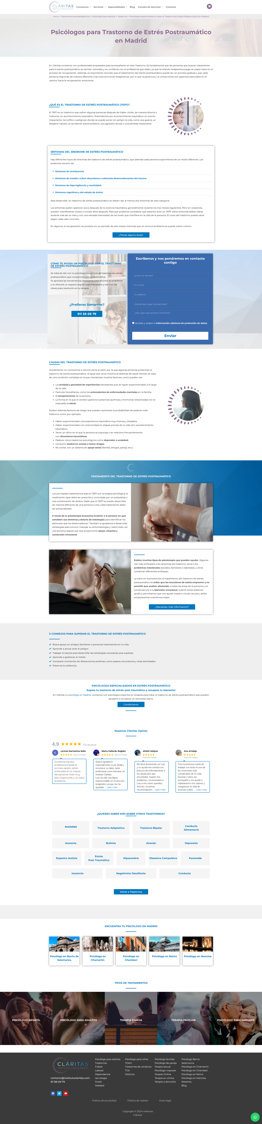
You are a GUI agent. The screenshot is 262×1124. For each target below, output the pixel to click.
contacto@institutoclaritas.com (70, 1078)
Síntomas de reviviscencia (69, 171)
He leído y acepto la (171, 323)
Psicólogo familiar (165, 1059)
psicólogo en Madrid (79, 695)
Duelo (98, 1081)
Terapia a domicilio (165, 1081)
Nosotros (186, 1081)
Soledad (99, 1085)
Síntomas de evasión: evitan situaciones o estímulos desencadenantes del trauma (100, 178)
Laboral (99, 1070)
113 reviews (89, 744)
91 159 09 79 (58, 1081)
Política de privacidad (104, 1100)
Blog (132, 7)
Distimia (129, 1074)
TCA (127, 1070)
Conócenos (82, 7)
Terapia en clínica (164, 1078)
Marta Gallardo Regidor (114, 751)
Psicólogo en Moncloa (193, 1078)
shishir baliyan (150, 751)
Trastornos (101, 1063)
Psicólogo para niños (136, 1059)
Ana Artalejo (190, 751)
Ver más (26, 1027)
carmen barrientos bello (73, 751)
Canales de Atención (149, 7)
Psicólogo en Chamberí (194, 1070)
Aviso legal (165, 1100)
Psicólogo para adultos (107, 1059)
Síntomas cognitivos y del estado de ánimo (79, 192)
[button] (131, 171)
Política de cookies (137, 1100)
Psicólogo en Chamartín (195, 1066)
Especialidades (116, 7)
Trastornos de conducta (138, 1066)
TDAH (128, 1063)
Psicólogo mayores (165, 1070)
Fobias (98, 1066)
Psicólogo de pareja (166, 1063)
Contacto (171, 7)
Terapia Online (163, 1074)
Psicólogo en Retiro (192, 1074)
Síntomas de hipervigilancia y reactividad (78, 185)
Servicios (98, 7)
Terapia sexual (163, 1066)
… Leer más (111, 787)
